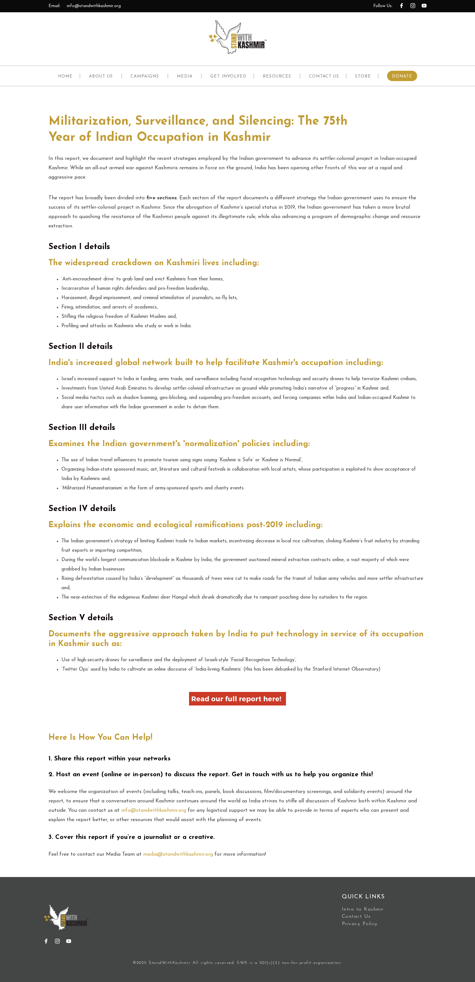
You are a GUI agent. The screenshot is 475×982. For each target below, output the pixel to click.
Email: (54, 6)
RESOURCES (277, 76)
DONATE (402, 76)
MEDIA (185, 76)
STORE (363, 76)
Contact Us (356, 916)
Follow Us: (383, 6)
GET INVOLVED (228, 76)
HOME (65, 76)
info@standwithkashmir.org (94, 6)
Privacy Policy (360, 924)
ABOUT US (101, 76)
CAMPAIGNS (145, 76)
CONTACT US (324, 76)
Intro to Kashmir (363, 909)
